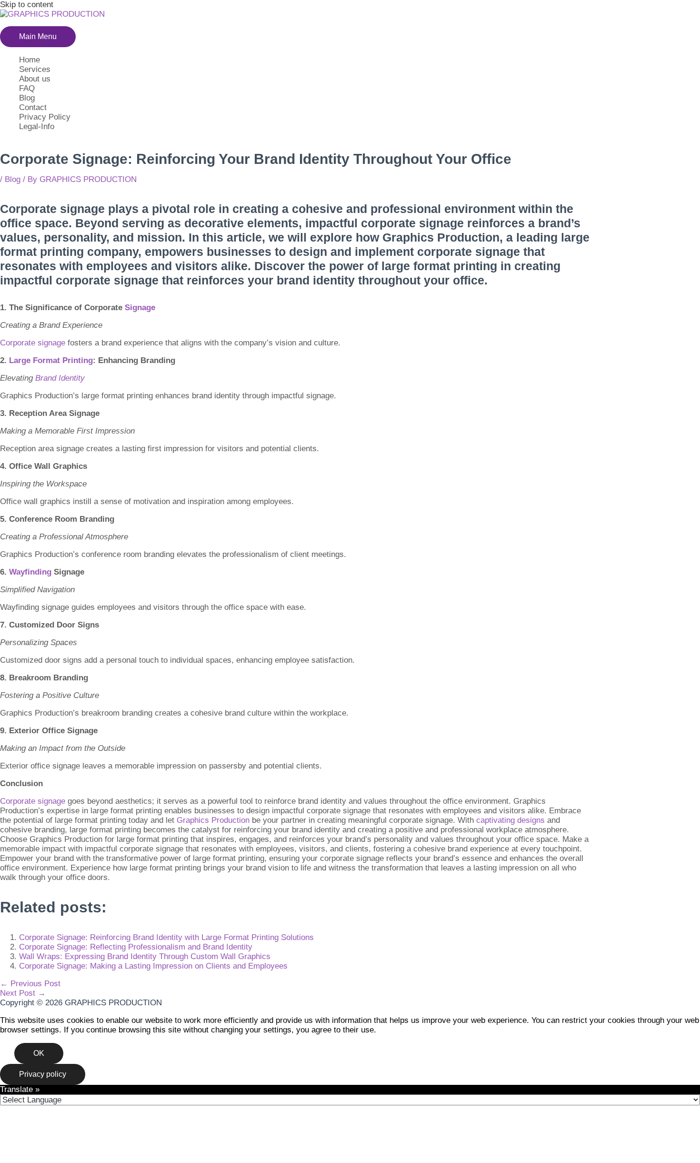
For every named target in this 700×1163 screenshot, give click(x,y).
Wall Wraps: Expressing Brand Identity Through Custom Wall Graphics (144, 956)
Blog (27, 97)
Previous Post (30, 983)
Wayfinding (30, 571)
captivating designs (510, 820)
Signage (140, 307)
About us (34, 78)
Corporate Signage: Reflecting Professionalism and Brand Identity (135, 946)
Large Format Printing (51, 360)
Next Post (23, 993)
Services (34, 69)
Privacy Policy (44, 116)
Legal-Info (36, 126)
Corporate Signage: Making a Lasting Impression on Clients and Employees (153, 966)
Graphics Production (213, 820)
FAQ (27, 88)
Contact (33, 107)
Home (29, 59)
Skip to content (26, 4)
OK (38, 1053)
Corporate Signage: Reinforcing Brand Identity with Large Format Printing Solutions (166, 937)
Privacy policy (42, 1074)
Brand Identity (60, 378)
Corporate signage (32, 342)
